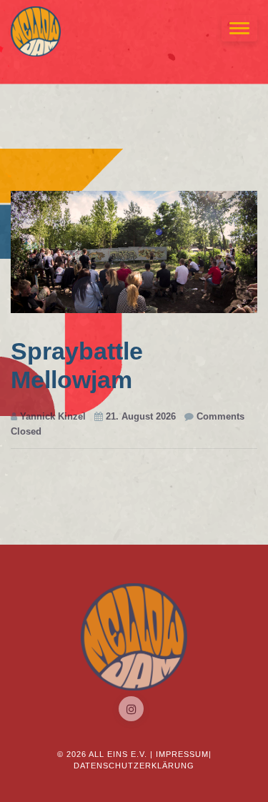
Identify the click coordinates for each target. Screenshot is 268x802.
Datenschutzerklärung (134, 765)
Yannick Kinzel (51, 416)
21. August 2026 (139, 416)
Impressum (182, 754)
